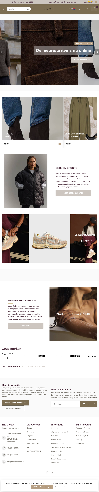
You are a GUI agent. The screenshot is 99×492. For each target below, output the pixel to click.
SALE (29, 447)
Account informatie (83, 428)
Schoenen (30, 432)
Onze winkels (56, 455)
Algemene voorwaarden (60, 432)
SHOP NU (25, 326)
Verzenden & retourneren (61, 447)
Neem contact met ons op (15, 402)
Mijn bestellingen (82, 432)
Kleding (29, 428)
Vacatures (55, 463)
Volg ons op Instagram (33, 367)
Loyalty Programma (58, 459)
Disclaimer (55, 436)
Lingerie (30, 436)
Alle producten (81, 443)
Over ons (54, 428)
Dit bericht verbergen (42, 487)
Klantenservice (57, 451)
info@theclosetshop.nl (15, 462)
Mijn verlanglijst (82, 436)
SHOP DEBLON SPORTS (73, 193)
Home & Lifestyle (33, 443)
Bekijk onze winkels (13, 408)
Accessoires (31, 440)
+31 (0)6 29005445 (14, 448)
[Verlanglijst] (86, 9)
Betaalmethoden (57, 443)
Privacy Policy (56, 440)
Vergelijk (79, 440)
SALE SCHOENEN (34, 451)
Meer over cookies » (61, 487)
